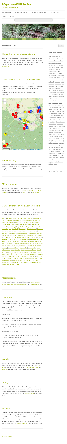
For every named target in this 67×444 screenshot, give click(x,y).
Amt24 (4, 218)
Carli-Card (15, 229)
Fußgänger (24, 241)
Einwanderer (55, 94)
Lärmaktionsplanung (22, 423)
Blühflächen (27, 222)
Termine (4, 16)
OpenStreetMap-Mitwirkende (36, 149)
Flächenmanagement (22, 239)
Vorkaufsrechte (59, 162)
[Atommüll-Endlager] (5, 134)
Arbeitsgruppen (11, 218)
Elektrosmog (12, 235)
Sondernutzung (9, 160)
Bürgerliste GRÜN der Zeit (16, 4)
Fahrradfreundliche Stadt (22, 237)
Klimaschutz (30, 246)
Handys (24, 192)
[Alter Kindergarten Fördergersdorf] (24, 112)
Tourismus (35, 260)
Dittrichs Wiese (6, 233)
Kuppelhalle (23, 248)
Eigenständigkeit (34, 233)
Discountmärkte (32, 231)
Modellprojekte (9, 277)
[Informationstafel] (24, 128)
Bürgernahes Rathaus (20, 284)
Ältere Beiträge (7, 436)
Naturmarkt (35, 192)
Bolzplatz (35, 222)
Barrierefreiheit (53, 61)
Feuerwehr (5, 239)
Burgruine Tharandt (32, 227)
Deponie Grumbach (10, 231)
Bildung (61, 65)
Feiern (40, 237)
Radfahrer (5, 369)
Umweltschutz (15, 262)
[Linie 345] (30, 111)
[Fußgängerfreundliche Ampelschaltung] (41, 117)
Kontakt (12, 16)
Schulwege (25, 256)
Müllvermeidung (9, 184)
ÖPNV (12, 254)
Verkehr (5, 359)
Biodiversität (19, 222)
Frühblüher (16, 241)
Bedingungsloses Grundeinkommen (26, 220)
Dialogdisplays (22, 231)
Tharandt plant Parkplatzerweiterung (18, 54)
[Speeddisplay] (25, 125)
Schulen (18, 256)
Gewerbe (16, 243)
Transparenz (6, 262)
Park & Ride (19, 254)
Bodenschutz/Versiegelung (10, 225)
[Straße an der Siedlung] (39, 111)
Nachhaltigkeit (24, 252)
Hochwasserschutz (25, 243)
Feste (24, 190)
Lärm (38, 248)
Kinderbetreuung (60, 122)
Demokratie (58, 84)
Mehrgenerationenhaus (28, 250)
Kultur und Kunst (13, 248)
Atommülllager (22, 218)
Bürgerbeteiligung (24, 225)
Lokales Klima (6, 250)
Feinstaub (34, 237)
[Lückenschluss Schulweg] (19, 119)
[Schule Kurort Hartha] (24, 120)
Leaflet (21, 149)
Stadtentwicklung (19, 258)
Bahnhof (30, 218)
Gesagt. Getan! (55, 12)
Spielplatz (9, 258)
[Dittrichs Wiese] (24, 123)
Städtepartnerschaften (32, 258)
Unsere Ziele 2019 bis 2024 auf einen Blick (21, 79)
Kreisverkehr (32, 248)
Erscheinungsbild (8, 237)
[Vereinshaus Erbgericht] (28, 122)
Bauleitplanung (10, 220)
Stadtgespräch (6, 12)
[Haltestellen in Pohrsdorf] (16, 113)
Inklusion (35, 243)
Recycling (12, 256)
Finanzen (12, 239)
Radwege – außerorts (30, 254)
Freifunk (8, 241)
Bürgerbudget (20, 227)
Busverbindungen (57, 80)
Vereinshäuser (25, 262)
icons (24, 149)
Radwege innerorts (53, 143)
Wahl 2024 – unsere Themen (39, 12)
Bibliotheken (10, 222)
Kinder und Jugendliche (18, 246)
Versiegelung (34, 262)
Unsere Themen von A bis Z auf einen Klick (21, 205)
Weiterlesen (6, 66)
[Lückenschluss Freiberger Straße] (27, 127)
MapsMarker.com (15, 149)
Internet (7, 246)
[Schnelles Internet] (17, 107)
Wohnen (13, 264)
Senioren (32, 256)
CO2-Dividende (31, 229)
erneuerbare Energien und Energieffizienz (30, 235)
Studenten (27, 260)
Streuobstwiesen (18, 260)
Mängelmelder (15, 250)
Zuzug (18, 264)
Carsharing (22, 229)
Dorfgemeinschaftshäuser (19, 233)
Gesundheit (9, 243)
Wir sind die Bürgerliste (21, 12)
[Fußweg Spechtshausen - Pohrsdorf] (15, 116)
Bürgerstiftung (10, 227)
